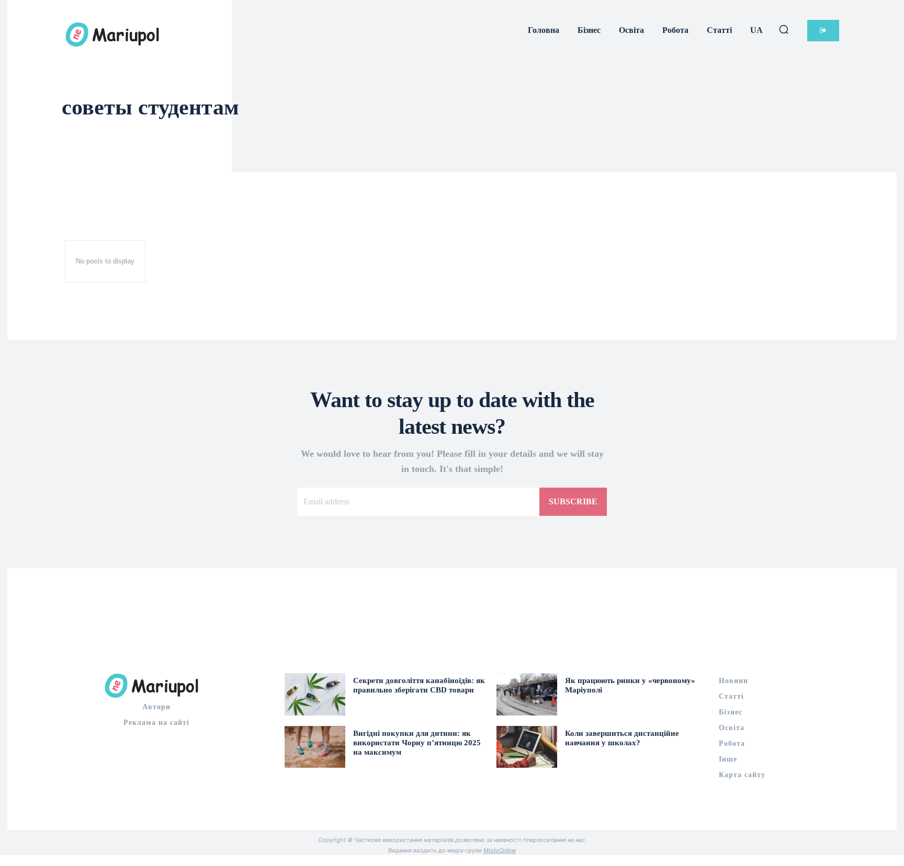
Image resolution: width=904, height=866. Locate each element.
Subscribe (573, 501)
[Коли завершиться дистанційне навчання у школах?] (526, 747)
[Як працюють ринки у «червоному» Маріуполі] (526, 694)
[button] (783, 29)
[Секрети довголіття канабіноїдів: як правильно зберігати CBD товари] (315, 694)
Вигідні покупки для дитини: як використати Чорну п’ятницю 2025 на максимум (417, 742)
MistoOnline (499, 850)
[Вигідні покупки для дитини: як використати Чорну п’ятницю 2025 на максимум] (315, 747)
